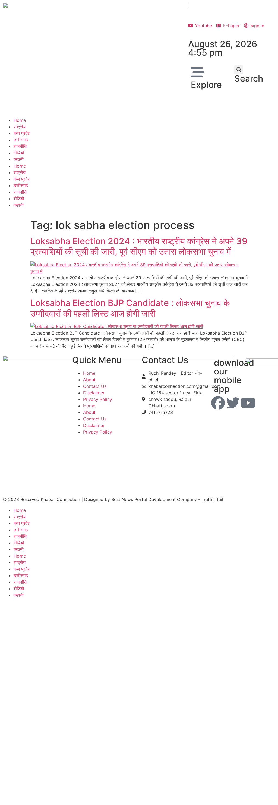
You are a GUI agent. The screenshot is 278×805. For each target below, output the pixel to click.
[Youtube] (248, 403)
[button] (238, 69)
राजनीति (20, 146)
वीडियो (19, 153)
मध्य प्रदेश (22, 133)
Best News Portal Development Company (154, 499)
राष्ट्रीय (20, 126)
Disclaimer (94, 392)
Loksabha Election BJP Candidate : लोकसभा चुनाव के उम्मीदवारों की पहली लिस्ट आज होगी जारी (130, 308)
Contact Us (94, 386)
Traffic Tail (212, 499)
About (89, 379)
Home (20, 120)
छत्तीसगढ (21, 140)
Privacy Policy (97, 399)
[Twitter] (233, 403)
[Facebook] (218, 403)
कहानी (19, 159)
